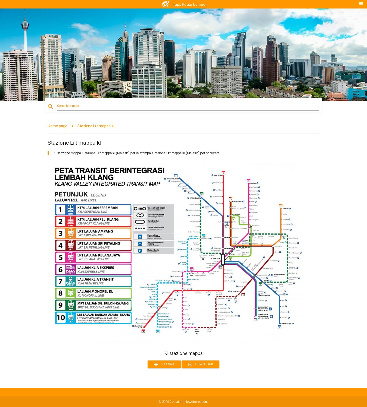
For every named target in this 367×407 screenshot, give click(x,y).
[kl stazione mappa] (175, 343)
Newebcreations (197, 402)
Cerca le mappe (68, 106)
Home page (57, 126)
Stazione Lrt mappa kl (95, 126)
